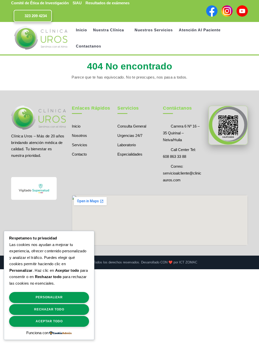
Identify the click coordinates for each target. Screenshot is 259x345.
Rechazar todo (49, 309)
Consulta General (131, 126)
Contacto (79, 154)
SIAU (77, 3)
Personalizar (49, 297)
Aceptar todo (49, 321)
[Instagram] (31, 167)
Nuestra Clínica (108, 30)
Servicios (79, 145)
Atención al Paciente (200, 30)
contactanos (88, 46)
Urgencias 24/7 (129, 135)
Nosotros (79, 135)
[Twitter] (22, 167)
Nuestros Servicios (154, 30)
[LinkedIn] (39, 167)
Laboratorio (126, 145)
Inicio (81, 30)
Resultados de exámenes (107, 3)
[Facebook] (13, 167)
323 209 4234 (35, 16)
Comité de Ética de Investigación (40, 3)
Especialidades (129, 154)
